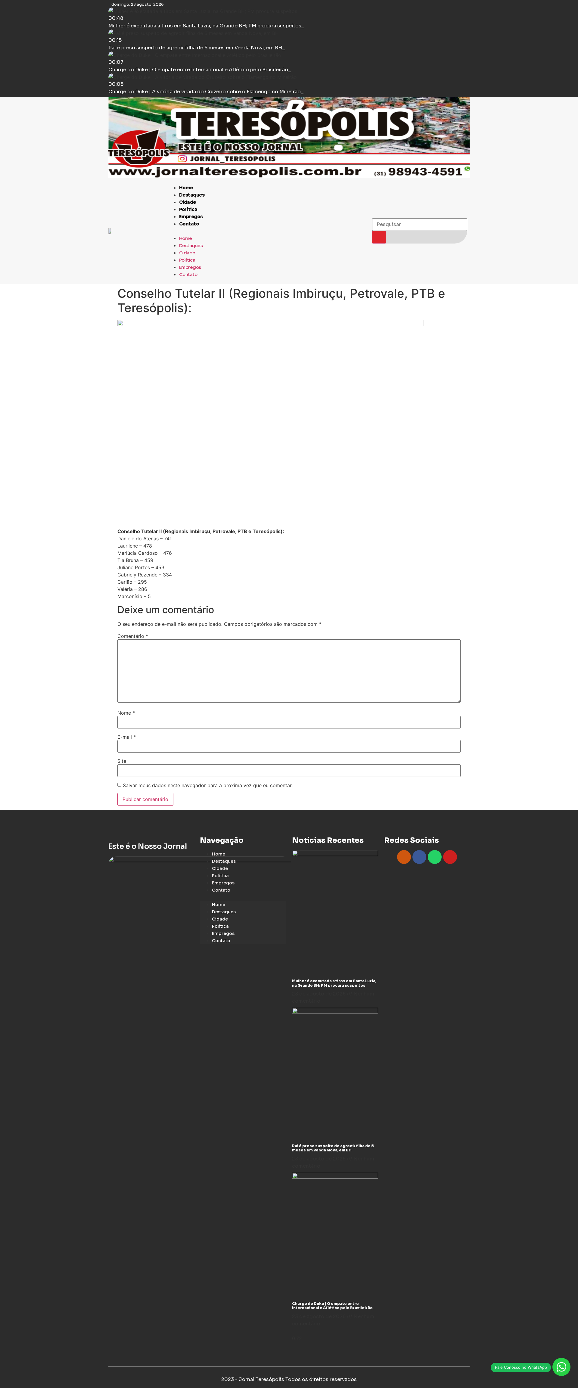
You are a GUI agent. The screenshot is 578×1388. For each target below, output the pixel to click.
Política (188, 209)
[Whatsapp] (435, 857)
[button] (266, 230)
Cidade (187, 202)
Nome (126, 712)
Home (186, 188)
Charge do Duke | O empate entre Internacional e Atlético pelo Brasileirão (332, 1305)
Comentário (132, 636)
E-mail (126, 736)
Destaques (192, 195)
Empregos (191, 216)
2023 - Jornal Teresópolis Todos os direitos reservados (289, 1379)
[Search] (379, 237)
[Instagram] (404, 857)
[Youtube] (450, 857)
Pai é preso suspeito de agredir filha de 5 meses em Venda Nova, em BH (333, 1148)
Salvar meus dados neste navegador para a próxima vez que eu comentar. (208, 785)
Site (121, 761)
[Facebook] (419, 857)
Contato (189, 224)
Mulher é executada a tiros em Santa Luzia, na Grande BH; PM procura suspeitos (334, 983)
